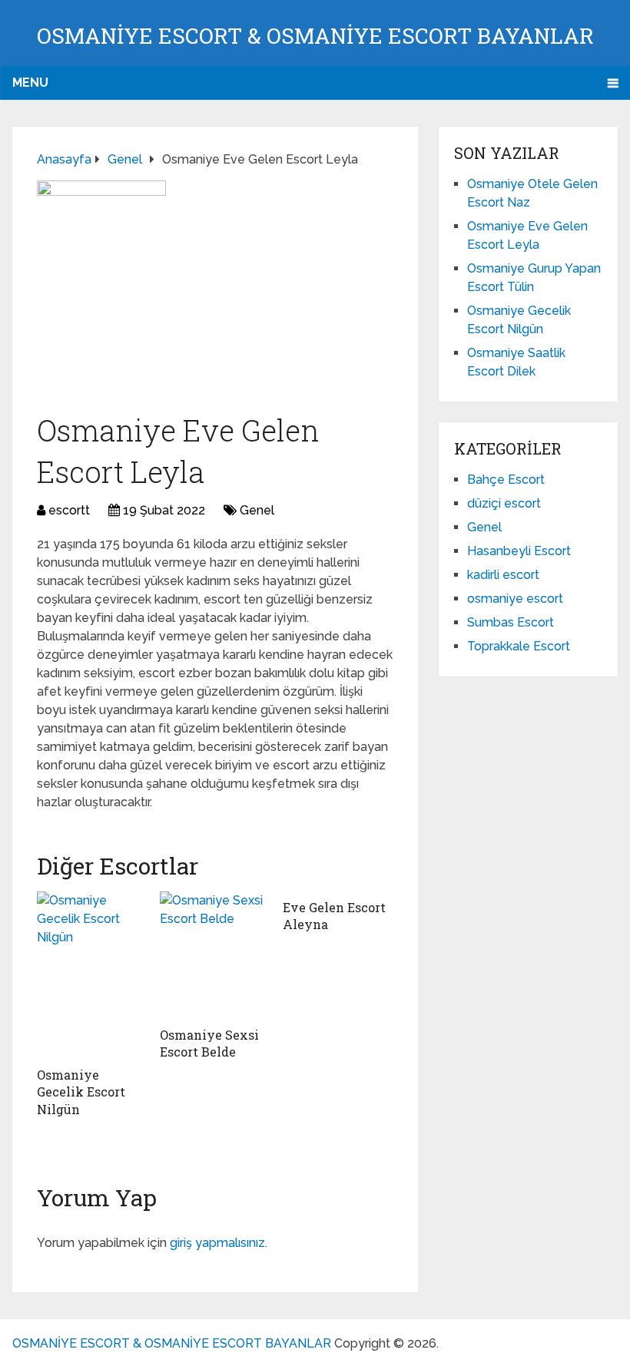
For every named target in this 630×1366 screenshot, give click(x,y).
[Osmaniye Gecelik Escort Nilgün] (92, 975)
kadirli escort (503, 574)
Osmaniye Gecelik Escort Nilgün (81, 1092)
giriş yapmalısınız (217, 1242)
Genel (257, 510)
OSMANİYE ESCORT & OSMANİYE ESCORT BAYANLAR (315, 35)
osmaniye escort (515, 598)
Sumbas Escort (510, 622)
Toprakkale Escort (518, 646)
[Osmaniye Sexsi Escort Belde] (215, 955)
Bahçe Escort (506, 479)
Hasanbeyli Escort (519, 551)
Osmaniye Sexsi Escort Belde (209, 1043)
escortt (69, 510)
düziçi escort (504, 503)
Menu (30, 82)
